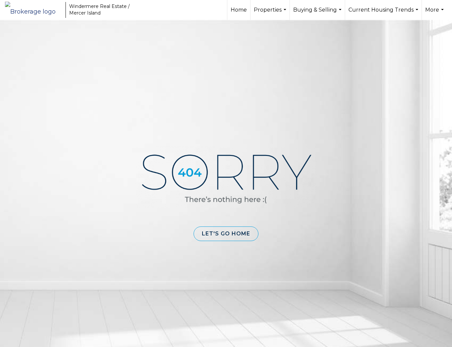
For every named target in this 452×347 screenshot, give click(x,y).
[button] (226, 233)
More (435, 13)
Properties (271, 13)
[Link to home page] (33, 10)
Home (239, 10)
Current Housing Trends (384, 13)
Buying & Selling (318, 13)
